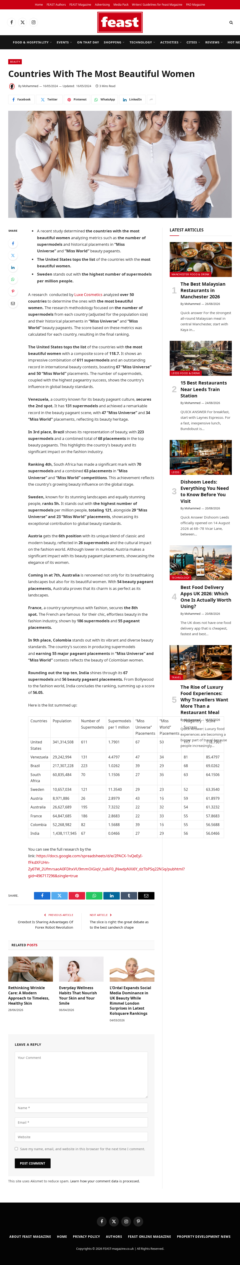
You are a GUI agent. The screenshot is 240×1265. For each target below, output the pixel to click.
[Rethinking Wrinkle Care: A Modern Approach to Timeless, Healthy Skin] (30, 969)
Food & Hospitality (31, 42)
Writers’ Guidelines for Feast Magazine (157, 5)
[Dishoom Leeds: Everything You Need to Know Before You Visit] (201, 457)
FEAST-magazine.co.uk (118, 1248)
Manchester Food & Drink (191, 274)
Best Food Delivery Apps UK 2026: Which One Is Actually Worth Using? (205, 597)
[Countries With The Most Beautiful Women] (120, 164)
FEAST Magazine (80, 5)
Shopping (112, 42)
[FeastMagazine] (120, 22)
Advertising (102, 5)
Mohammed (30, 86)
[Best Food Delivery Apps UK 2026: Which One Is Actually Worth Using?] (201, 562)
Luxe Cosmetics (88, 294)
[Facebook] (13, 243)
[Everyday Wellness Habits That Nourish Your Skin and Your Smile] (81, 969)
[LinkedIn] (13, 267)
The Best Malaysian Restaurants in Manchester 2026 (202, 290)
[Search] (231, 22)
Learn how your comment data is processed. (105, 1181)
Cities (192, 42)
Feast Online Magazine (149, 1236)
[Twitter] (13, 255)
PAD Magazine (195, 5)
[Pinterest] (13, 291)
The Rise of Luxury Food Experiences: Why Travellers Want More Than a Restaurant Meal (204, 700)
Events (63, 42)
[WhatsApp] (13, 279)
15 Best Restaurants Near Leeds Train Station (203, 389)
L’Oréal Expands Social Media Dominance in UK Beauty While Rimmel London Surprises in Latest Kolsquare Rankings (130, 1000)
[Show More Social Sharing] (151, 99)
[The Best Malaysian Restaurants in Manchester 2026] (201, 259)
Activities (169, 42)
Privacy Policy (86, 1236)
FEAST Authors (56, 5)
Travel (176, 677)
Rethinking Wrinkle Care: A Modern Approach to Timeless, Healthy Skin (28, 995)
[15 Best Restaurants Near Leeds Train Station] (201, 358)
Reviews (212, 42)
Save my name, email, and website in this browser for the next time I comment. (82, 1149)
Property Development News (204, 1236)
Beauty (15, 61)
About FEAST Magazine (30, 1236)
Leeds (176, 472)
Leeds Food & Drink (186, 373)
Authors (114, 1236)
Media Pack (120, 5)
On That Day (88, 42)
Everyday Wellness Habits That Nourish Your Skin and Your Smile (78, 995)
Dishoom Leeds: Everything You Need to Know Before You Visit (204, 491)
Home (39, 5)
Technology (141, 42)
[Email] (13, 303)
